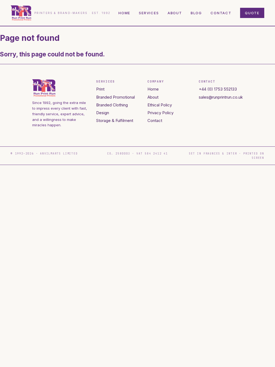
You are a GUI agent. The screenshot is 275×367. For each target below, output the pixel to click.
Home (124, 13)
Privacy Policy (160, 112)
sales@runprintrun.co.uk (221, 97)
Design (102, 112)
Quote (252, 13)
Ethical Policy (159, 104)
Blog (196, 13)
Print (100, 89)
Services (149, 13)
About (175, 13)
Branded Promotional (115, 97)
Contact (221, 13)
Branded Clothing (112, 104)
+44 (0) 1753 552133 (218, 89)
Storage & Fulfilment (114, 120)
